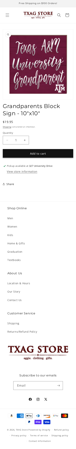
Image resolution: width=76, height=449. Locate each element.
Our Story (13, 291)
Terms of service (39, 435)
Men (10, 218)
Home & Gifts (16, 243)
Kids (10, 235)
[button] (7, 15)
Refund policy (61, 429)
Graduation (15, 251)
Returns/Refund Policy (22, 331)
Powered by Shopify (39, 429)
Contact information (40, 441)
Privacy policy (19, 435)
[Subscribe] (59, 385)
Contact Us (14, 300)
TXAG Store (22, 429)
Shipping (7, 126)
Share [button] (10, 184)
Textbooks (14, 260)
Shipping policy (59, 435)
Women (12, 226)
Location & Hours (18, 283)
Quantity (8, 132)
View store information (22, 171)
